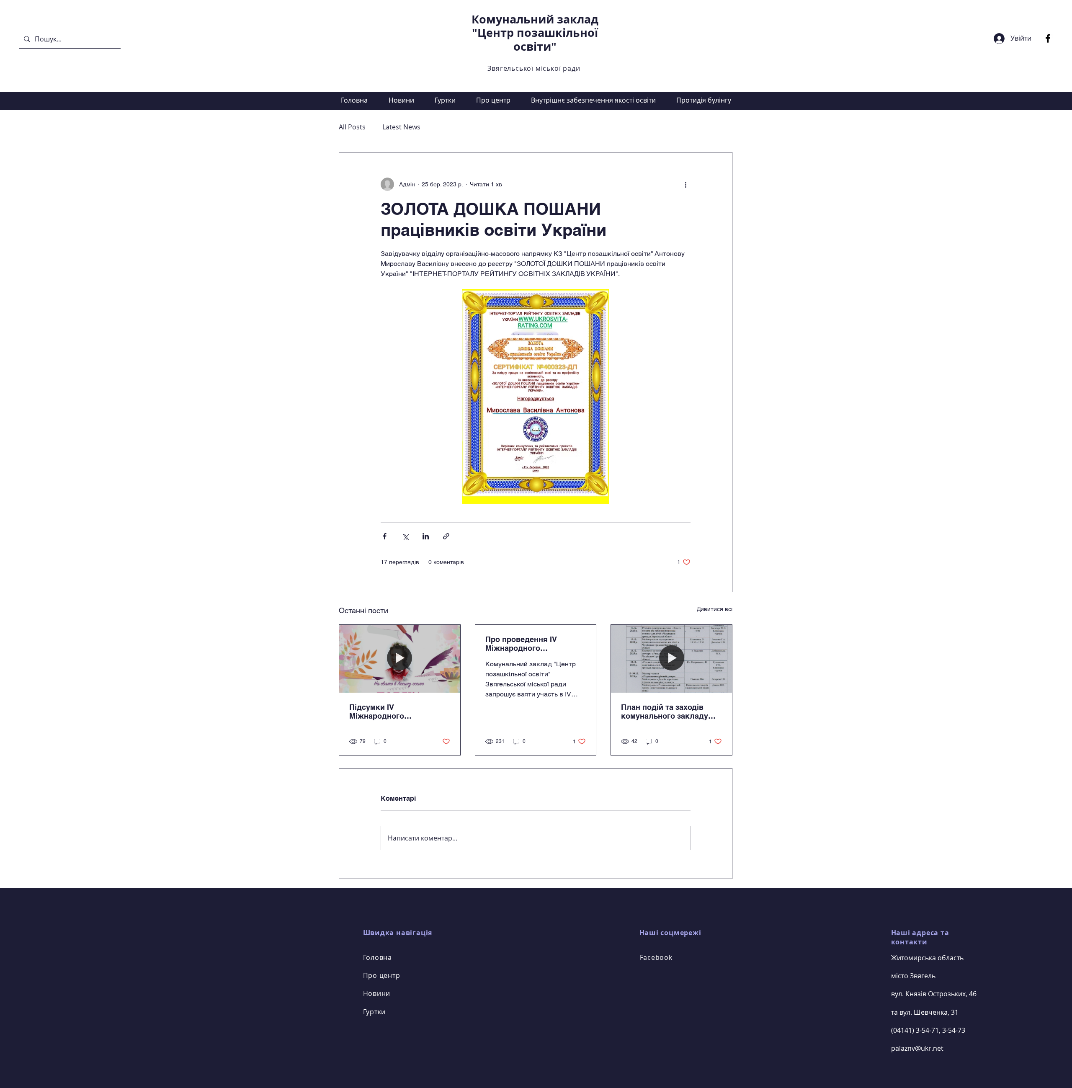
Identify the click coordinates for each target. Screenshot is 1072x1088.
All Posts (352, 126)
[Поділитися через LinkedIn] (426, 536)
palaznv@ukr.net (917, 1048)
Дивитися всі (714, 609)
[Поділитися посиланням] (446, 536)
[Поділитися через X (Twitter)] (405, 536)
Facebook (656, 957)
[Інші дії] (685, 184)
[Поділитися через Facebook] (385, 536)
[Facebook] (1048, 38)
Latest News (401, 126)
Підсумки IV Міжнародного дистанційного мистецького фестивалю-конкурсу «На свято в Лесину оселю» (397, 711)
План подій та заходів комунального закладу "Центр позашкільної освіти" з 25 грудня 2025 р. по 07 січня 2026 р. (670, 711)
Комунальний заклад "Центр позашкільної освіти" (535, 32)
